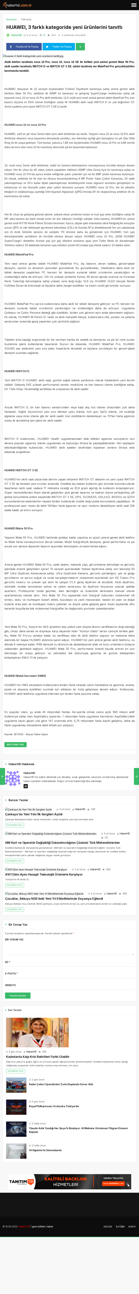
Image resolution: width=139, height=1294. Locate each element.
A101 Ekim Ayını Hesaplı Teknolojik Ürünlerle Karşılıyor (44, 874)
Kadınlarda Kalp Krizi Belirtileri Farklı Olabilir (37, 1056)
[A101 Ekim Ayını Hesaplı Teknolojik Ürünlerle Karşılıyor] (36, 869)
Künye (132, 1226)
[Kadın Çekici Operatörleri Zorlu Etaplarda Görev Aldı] (16, 1084)
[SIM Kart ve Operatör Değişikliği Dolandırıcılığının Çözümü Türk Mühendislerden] (50, 833)
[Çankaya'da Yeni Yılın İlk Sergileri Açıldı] (28, 809)
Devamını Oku (15, 825)
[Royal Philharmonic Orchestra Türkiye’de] (16, 1106)
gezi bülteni (38, 1226)
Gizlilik (108, 1226)
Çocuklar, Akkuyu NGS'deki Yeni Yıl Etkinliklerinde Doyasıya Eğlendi (54, 898)
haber (50, 1226)
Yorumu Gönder (17, 995)
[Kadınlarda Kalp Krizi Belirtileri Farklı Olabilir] (37, 1032)
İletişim (120, 1226)
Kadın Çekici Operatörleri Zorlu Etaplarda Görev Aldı (61, 1084)
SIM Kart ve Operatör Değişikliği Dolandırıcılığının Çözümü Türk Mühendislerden (62, 842)
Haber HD (24, 1226)
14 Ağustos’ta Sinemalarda (45, 1150)
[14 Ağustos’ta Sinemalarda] (16, 1150)
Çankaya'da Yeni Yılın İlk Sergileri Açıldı (34, 814)
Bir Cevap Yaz (15, 744)
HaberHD (16, 35)
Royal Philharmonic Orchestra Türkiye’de (54, 1106)
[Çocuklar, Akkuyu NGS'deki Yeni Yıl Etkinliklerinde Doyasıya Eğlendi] (44, 893)
